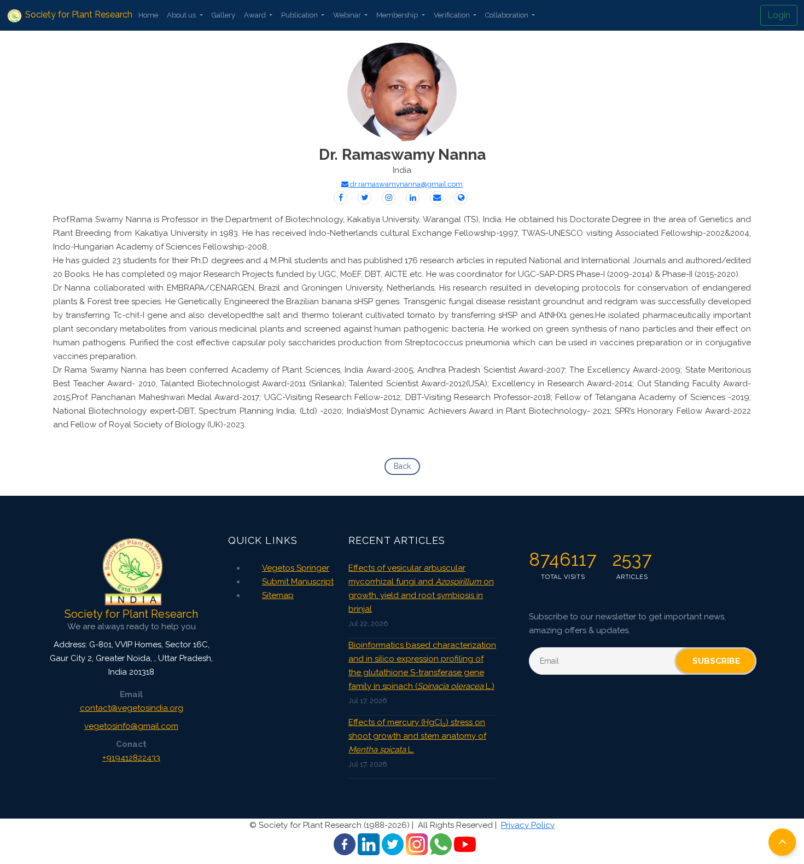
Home (148, 15)
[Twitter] (364, 198)
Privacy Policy (528, 825)
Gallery (223, 15)
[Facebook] (340, 198)
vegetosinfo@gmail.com (131, 726)
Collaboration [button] (507, 15)
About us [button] (182, 15)
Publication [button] (300, 15)
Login (778, 15)
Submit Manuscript (298, 582)
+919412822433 (131, 758)
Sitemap (278, 595)
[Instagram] (388, 198)
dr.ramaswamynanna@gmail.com (405, 184)
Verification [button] (452, 15)
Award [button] (255, 15)
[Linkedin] (413, 198)
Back (402, 466)
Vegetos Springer (295, 568)
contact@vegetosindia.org (131, 708)
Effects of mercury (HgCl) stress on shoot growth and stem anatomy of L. (417, 736)
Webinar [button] (348, 15)
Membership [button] (398, 15)
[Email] (437, 198)
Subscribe (716, 661)
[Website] (461, 198)
